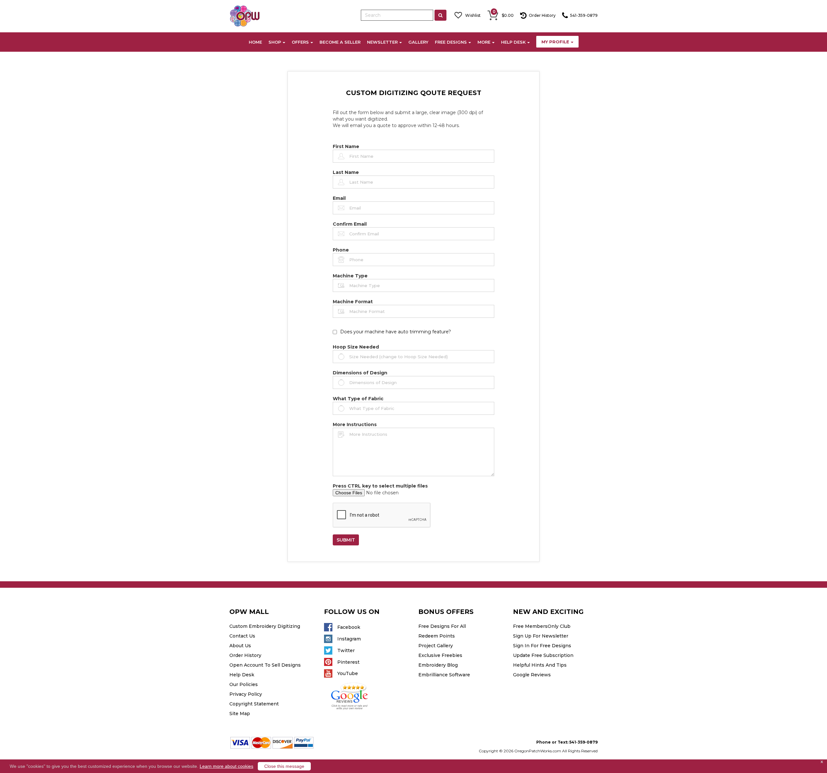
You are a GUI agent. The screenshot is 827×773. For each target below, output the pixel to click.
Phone (341, 250)
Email (339, 198)
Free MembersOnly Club (542, 626)
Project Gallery (435, 646)
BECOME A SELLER (340, 42)
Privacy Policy (245, 694)
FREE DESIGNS (451, 42)
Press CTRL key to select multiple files (380, 486)
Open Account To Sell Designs (265, 665)
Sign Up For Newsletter (540, 636)
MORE (483, 42)
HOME (255, 42)
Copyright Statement (254, 704)
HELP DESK (513, 42)
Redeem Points (436, 636)
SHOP (274, 42)
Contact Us (242, 636)
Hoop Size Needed (356, 347)
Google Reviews (532, 675)
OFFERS (300, 42)
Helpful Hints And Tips (540, 665)
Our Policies (243, 684)
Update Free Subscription (543, 655)
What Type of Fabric (358, 399)
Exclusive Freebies (440, 655)
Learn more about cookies (226, 766)
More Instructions (355, 424)
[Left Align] (440, 15)
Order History (245, 655)
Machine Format (353, 302)
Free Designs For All (442, 626)
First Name (346, 146)
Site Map (239, 713)
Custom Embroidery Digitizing (264, 626)
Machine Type (350, 276)
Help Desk (241, 675)
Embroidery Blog (438, 665)
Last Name (346, 172)
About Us (240, 646)
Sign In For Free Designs (542, 646)
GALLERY (418, 42)
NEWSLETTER (382, 42)
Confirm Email (350, 224)
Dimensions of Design (360, 373)
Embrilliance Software (444, 675)
